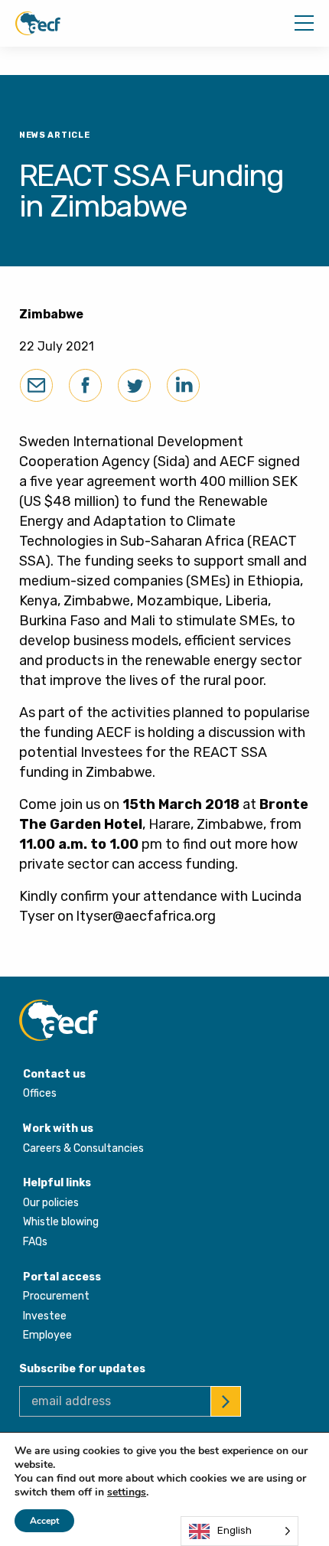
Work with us (58, 1128)
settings (126, 1492)
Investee (45, 1316)
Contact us (54, 1074)
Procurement (56, 1296)
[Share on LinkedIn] (183, 385)
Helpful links (57, 1182)
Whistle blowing (61, 1221)
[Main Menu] (304, 23)
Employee (47, 1335)
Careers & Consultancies (83, 1148)
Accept (44, 1521)
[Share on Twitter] (134, 385)
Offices (40, 1093)
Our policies (51, 1202)
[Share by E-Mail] (36, 385)
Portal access (62, 1276)
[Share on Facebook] (85, 385)
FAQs (35, 1241)
